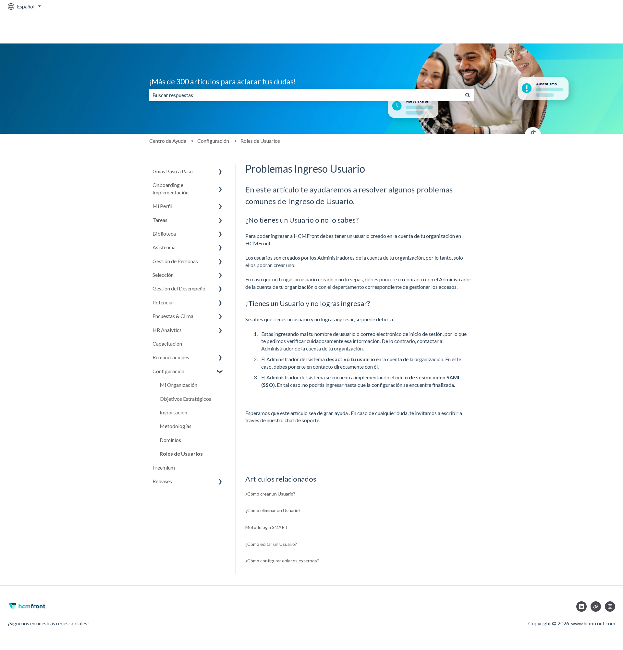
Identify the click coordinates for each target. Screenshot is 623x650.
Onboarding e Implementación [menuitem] (171, 188)
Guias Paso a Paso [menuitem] (173, 171)
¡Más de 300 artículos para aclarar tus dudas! (222, 81)
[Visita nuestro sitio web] (596, 606)
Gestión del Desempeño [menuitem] (179, 288)
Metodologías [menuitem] (175, 426)
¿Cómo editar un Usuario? (271, 544)
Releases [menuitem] (162, 481)
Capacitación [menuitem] (167, 343)
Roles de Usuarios (260, 141)
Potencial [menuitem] (163, 302)
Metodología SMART (266, 527)
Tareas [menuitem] (160, 220)
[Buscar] (467, 95)
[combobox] (305, 95)
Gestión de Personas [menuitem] (175, 261)
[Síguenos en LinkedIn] (581, 606)
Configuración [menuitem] (168, 371)
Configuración (213, 141)
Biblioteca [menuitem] (164, 233)
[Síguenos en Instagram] (610, 606)
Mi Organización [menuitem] (178, 385)
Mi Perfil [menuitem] (162, 206)
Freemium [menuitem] (164, 467)
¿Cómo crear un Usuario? (270, 494)
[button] (220, 171)
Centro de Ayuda (167, 141)
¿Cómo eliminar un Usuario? (272, 510)
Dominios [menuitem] (170, 440)
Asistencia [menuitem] (164, 247)
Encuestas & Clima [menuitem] (173, 316)
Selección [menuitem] (163, 275)
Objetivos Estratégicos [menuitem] (185, 399)
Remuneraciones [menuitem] (171, 357)
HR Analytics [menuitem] (167, 330)
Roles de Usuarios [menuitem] (181, 453)
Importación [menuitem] (173, 412)
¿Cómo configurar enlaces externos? (282, 560)
